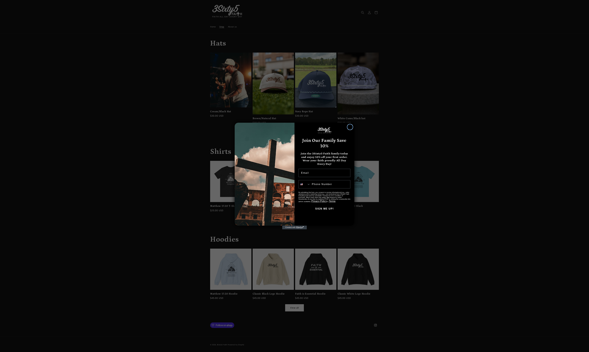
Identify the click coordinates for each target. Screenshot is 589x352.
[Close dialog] (350, 127)
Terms (332, 201)
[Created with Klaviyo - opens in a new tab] (294, 227)
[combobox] (304, 184)
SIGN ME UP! (324, 208)
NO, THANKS (324, 218)
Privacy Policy (319, 201)
